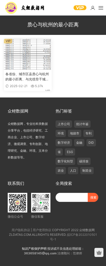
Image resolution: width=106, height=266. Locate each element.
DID (91, 143)
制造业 (87, 170)
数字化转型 (65, 161)
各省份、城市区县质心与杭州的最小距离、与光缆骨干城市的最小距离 (27, 77)
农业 (61, 170)
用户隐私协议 (21, 230)
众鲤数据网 (25, 8)
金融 (79, 143)
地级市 (74, 133)
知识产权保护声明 (34, 248)
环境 (61, 133)
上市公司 (64, 124)
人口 (73, 170)
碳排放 (84, 161)
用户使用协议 (42, 230)
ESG (70, 152)
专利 (88, 133)
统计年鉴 (82, 124)
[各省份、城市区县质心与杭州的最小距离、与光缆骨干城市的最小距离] (28, 54)
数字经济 (64, 143)
